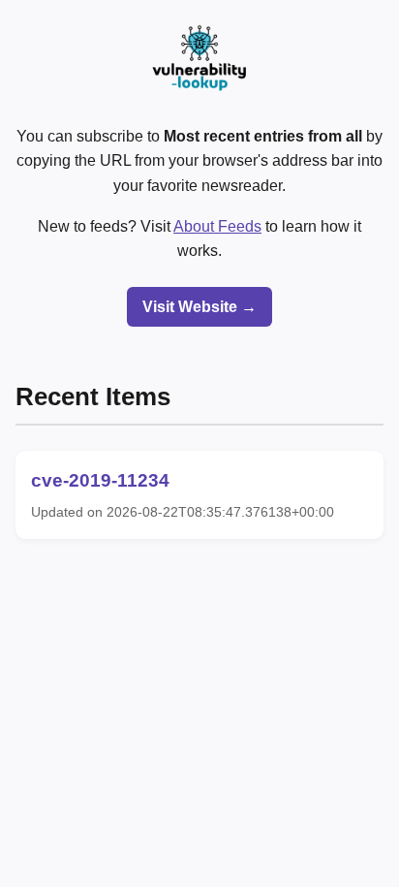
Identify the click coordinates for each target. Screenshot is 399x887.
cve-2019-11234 (100, 480)
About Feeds (217, 226)
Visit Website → (199, 307)
